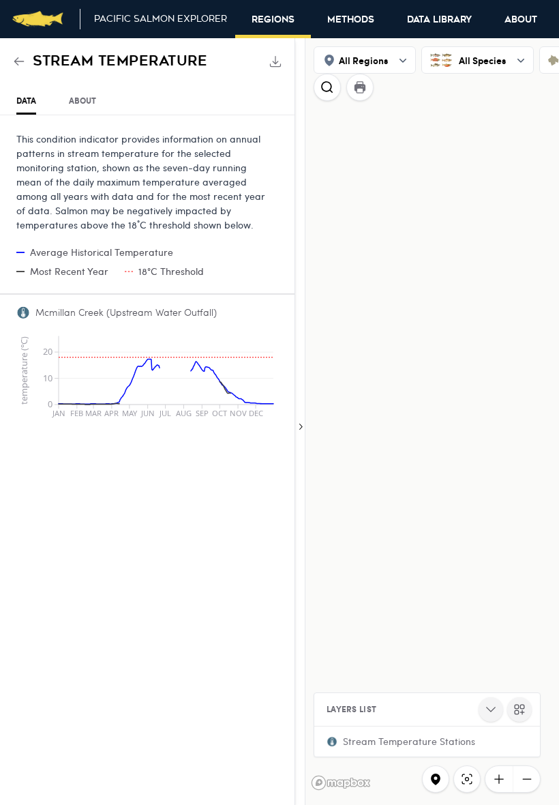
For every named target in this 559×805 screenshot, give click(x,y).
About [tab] (82, 100)
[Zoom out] (526, 779)
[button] (427, 741)
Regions (273, 19)
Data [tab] (26, 100)
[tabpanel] (147, 271)
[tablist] (147, 101)
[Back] (19, 61)
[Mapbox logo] (341, 783)
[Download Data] (275, 61)
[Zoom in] (499, 779)
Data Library (439, 19)
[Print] (360, 87)
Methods (350, 19)
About (520, 19)
